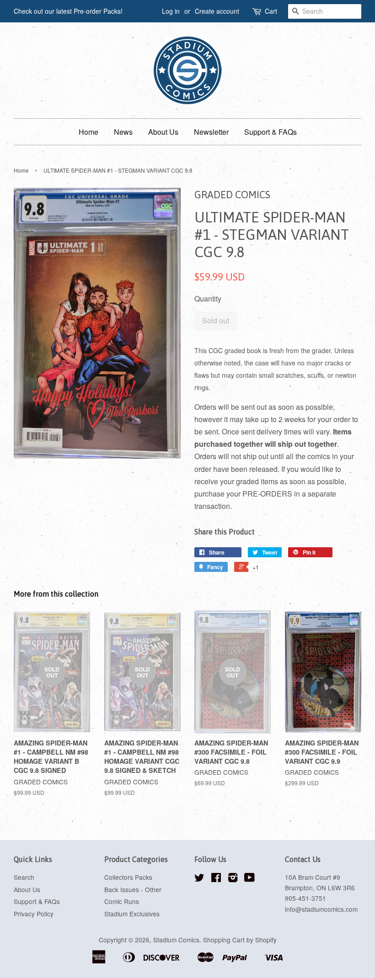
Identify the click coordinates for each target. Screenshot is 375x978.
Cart (271, 11)
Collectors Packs (128, 877)
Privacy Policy (34, 913)
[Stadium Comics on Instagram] (233, 878)
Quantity (207, 298)
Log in (171, 11)
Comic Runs (121, 901)
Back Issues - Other (132, 889)
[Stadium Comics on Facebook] (216, 878)
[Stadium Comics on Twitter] (199, 878)
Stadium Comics (176, 939)
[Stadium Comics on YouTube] (249, 878)
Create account (217, 11)
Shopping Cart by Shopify (240, 939)
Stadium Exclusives (132, 913)
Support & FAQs (270, 132)
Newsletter (211, 132)
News (123, 132)
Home (88, 132)
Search (24, 877)
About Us (163, 132)
